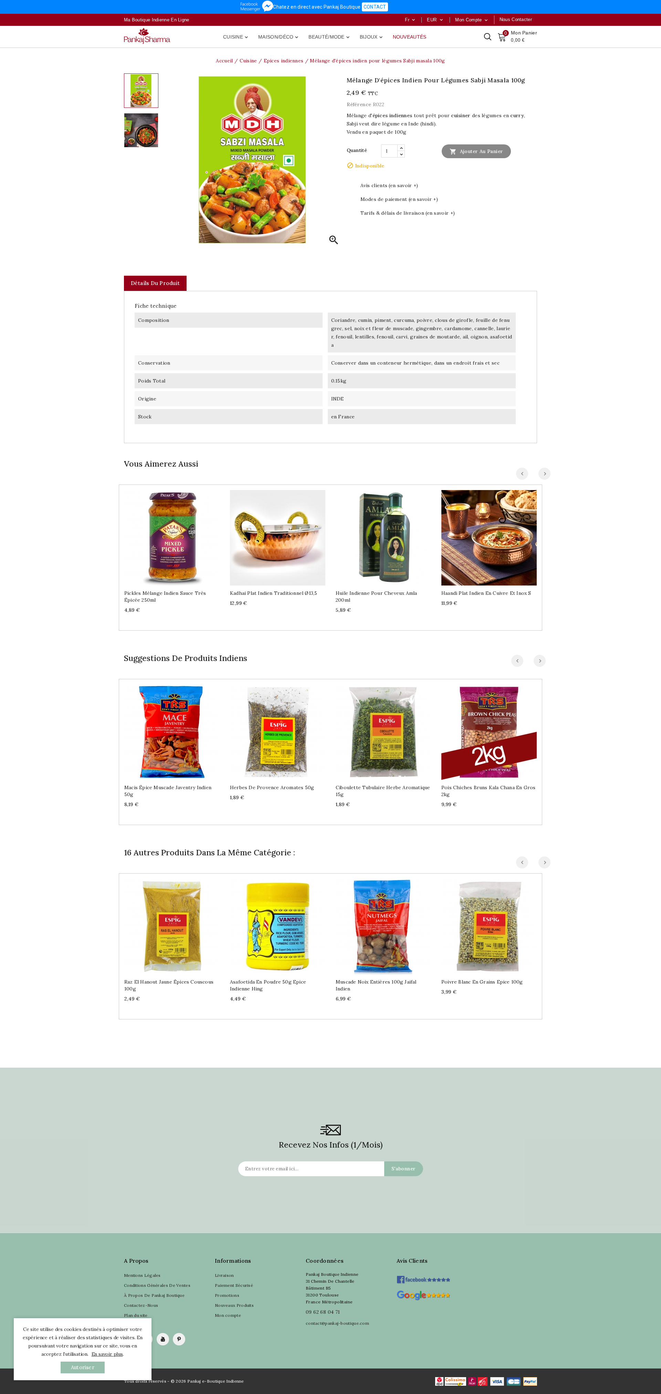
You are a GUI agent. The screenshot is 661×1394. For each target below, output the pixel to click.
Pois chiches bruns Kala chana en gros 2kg (488, 790)
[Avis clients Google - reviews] (423, 1294)
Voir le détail (179, 535)
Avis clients (412, 1260)
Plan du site (136, 1315)
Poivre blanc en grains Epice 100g (482, 982)
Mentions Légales (142, 1275)
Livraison (224, 1275)
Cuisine (236, 37)
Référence (359, 104)
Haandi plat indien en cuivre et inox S (486, 593)
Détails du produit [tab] (155, 283)
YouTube (163, 1339)
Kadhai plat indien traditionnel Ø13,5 (273, 593)
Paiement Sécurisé (234, 1285)
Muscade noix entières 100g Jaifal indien (376, 985)
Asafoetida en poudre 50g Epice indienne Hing (268, 985)
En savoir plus (107, 1354)
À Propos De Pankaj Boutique (154, 1295)
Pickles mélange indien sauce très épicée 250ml (165, 596)
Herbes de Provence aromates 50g (272, 787)
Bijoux (372, 37)
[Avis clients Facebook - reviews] (423, 1277)
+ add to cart (165, 535)
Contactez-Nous (141, 1305)
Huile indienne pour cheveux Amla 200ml (376, 596)
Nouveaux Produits (234, 1305)
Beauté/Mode (329, 37)
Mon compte (228, 1315)
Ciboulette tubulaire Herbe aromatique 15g (383, 790)
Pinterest (179, 1339)
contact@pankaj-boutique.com (337, 1323)
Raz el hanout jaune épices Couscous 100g (168, 985)
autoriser (82, 1367)
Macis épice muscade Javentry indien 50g (167, 790)
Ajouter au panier (476, 151)
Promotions (227, 1295)
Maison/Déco (279, 37)
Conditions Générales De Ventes (157, 1285)
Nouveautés (410, 37)
